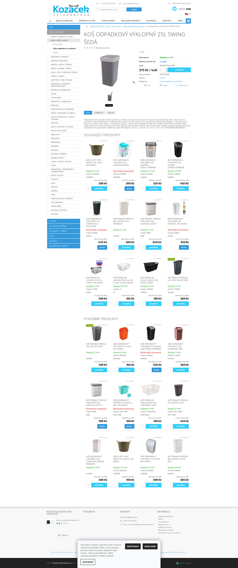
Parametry (99, 113)
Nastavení (88, 562)
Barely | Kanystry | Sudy (62, 37)
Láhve (53, 94)
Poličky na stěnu (59, 131)
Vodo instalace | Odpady (62, 198)
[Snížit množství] (166, 71)
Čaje (51, 27)
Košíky (55, 52)
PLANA (162, 78)
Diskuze (111, 113)
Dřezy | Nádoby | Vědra (61, 68)
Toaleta (54, 179)
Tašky (53, 165)
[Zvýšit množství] (166, 69)
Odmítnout (133, 546)
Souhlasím (150, 546)
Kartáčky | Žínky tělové (61, 80)
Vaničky (54, 187)
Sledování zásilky (165, 527)
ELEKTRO (52, 221)
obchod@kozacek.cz (130, 517)
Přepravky (56, 142)
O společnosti (108, 21)
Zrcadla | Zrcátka (59, 210)
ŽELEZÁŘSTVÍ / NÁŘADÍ (58, 246)
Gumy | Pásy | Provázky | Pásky (64, 72)
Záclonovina (57, 202)
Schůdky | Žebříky (59, 154)
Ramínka (55, 146)
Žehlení (54, 214)
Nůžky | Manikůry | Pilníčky (63, 113)
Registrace (186, 3)
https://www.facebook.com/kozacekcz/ (138, 524)
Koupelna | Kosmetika (61, 90)
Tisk (149, 85)
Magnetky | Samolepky (61, 101)
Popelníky (55, 138)
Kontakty (167, 21)
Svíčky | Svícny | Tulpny (61, 162)
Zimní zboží (56, 206)
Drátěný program (59, 61)
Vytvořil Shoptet (185, 563)
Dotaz (165, 85)
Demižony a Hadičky (60, 57)
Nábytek (55, 105)
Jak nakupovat (162, 552)
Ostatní (54, 123)
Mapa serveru (163, 525)
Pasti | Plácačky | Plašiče (62, 127)
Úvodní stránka (50, 21)
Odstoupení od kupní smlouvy (169, 533)
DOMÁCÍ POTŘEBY (56, 32)
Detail (129, 189)
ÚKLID (51, 236)
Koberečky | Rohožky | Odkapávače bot (61, 85)
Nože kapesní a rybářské (62, 109)
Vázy (53, 195)
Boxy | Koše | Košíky (59, 40)
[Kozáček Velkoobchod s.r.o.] (71, 10)
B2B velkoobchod (64, 21)
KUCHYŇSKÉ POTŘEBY (58, 226)
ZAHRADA (53, 241)
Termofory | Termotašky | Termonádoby (62, 170)
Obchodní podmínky (131, 21)
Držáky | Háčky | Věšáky (61, 64)
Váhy (53, 183)
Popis (88, 113)
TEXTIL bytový (57, 175)
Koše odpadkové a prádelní (64, 48)
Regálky (55, 150)
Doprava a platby (87, 21)
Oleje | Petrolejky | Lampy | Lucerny (63, 118)
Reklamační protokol (166, 530)
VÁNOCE (54, 191)
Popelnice (55, 134)
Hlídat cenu (183, 85)
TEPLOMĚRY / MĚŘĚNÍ (58, 231)
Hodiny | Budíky (58, 76)
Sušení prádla (57, 158)
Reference (152, 21)
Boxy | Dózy (57, 44)
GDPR (180, 21)
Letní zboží (56, 98)
